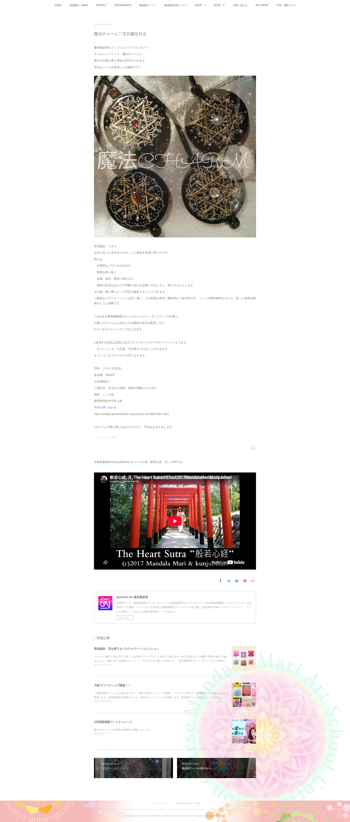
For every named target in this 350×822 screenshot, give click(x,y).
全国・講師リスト (286, 5)
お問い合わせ (240, 5)
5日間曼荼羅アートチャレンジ (113, 722)
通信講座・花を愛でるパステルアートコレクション (126, 648)
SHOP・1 (200, 5)
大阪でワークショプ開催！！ (112, 685)
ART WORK (261, 5)
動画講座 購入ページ (175, 5)
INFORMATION (123, 5)
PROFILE (101, 5)
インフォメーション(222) (105, 437)
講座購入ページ (147, 5)
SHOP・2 (219, 5)
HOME (58, 5)
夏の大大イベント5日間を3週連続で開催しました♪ (121, 729)
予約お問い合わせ (105, 407)
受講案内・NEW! (79, 5)
